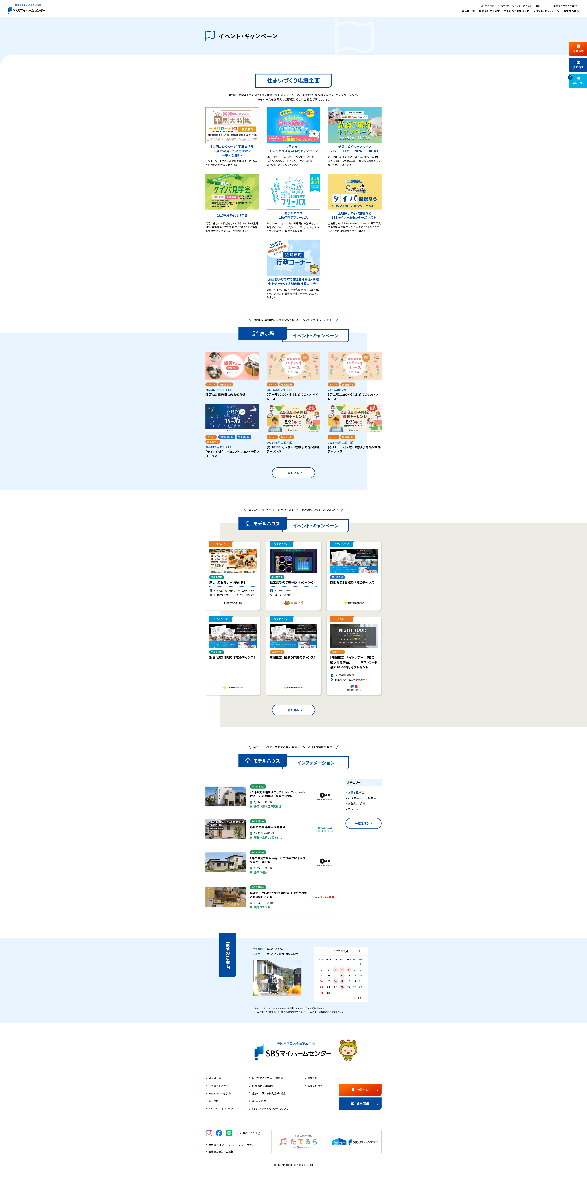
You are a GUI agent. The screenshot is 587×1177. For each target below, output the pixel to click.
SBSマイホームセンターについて (515, 5)
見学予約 (362, 1090)
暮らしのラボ (250, 1133)
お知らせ (540, 5)
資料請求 (362, 1103)
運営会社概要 (216, 1144)
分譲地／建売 (356, 804)
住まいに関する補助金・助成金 (269, 1093)
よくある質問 (487, 5)
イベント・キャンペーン (546, 11)
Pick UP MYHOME (263, 1085)
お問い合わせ (315, 1085)
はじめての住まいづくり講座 (267, 1078)
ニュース (353, 809)
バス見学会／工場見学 (362, 798)
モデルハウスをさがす (516, 11)
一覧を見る (292, 473)
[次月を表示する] (359, 951)
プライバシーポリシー (244, 1144)
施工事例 (214, 1101)
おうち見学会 (356, 793)
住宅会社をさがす (489, 11)
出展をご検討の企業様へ (566, 5)
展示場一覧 (468, 11)
